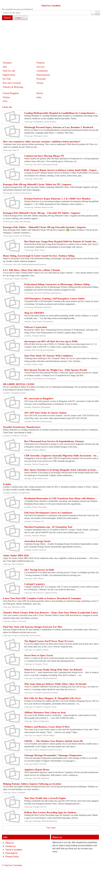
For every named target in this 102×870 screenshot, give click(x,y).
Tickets (40, 83)
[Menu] (4, 2)
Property (41, 62)
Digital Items (9, 74)
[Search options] (93, 12)
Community (42, 70)
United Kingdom (11, 93)
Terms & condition (13, 849)
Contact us (10, 846)
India (39, 97)
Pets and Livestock (12, 83)
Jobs (5, 66)
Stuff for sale (9, 70)
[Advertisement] (52, 40)
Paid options (11, 853)
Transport (7, 62)
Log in (18, 18)
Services (41, 66)
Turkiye (6, 97)
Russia (40, 93)
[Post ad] (9, 2)
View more (51, 828)
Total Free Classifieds (51, 5)
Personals (41, 78)
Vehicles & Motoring (13, 87)
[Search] (97, 12)
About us (9, 842)
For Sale (7, 78)
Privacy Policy (12, 856)
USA (5, 101)
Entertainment (43, 74)
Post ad (7, 18)
